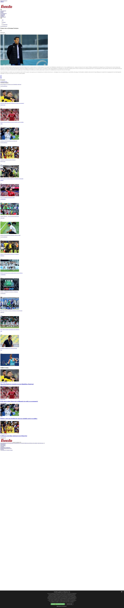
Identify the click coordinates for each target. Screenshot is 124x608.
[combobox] (121, 591)
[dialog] (62, 599)
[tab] (2, 82)
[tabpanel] (62, 224)
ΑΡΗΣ (1, 416)
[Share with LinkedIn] (1, 77)
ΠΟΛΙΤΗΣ (2, 449)
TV (6, 0)
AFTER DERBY (34, 443)
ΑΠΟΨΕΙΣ (2, 16)
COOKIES (2, 446)
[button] (62, 606)
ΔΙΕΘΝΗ (1, 12)
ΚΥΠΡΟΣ (2, 11)
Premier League (2, 399)
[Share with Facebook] (1, 75)
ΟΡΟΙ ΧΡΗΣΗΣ (2, 445)
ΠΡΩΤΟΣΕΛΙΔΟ (3, 0)
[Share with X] (1, 76)
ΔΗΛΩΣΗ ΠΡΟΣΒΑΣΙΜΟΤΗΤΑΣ (5, 448)
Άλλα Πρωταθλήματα (3, 433)
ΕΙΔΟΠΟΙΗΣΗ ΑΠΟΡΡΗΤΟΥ (5, 447)
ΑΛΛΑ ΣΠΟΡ (2, 14)
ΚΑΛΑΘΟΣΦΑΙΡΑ (3, 13)
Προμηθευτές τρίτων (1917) (61, 597)
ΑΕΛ (6, 26)
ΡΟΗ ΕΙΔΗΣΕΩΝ (3, 10)
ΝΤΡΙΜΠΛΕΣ (2, 15)
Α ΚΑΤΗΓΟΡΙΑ (4, 24)
